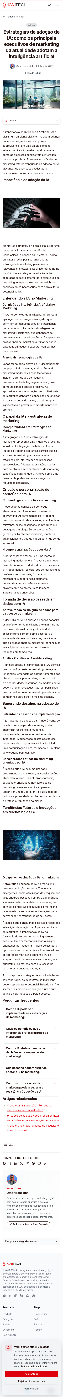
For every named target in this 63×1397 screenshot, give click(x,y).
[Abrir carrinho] (49, 5)
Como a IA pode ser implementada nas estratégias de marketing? (26, 1013)
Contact (38, 1329)
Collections (8, 1329)
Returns (38, 1324)
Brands (6, 1324)
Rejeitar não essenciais (31, 1381)
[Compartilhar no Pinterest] (33, 1163)
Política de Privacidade (34, 1366)
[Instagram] (15, 1296)
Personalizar (31, 1388)
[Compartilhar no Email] (39, 1163)
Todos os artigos (15, 16)
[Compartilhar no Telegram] (27, 1163)
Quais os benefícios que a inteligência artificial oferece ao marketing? (27, 1032)
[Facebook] (4, 1296)
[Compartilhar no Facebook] (4, 1163)
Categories (8, 1319)
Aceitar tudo (31, 1374)
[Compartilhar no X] (10, 1163)
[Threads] (27, 1296)
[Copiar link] (45, 1163)
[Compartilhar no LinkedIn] (15, 1163)
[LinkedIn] (21, 1296)
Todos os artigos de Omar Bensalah (30, 1224)
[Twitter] (10, 1296)
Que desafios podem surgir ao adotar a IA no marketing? (26, 1070)
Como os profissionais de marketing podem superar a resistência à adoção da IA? (24, 1087)
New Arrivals (9, 1334)
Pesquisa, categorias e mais (21, 1241)
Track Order (40, 1314)
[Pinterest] (33, 1296)
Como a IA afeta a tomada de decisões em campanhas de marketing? (25, 1052)
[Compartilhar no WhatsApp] (21, 1163)
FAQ (36, 1319)
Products (7, 1314)
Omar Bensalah (18, 1192)
